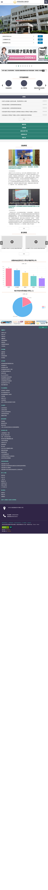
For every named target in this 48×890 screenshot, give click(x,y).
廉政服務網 (3, 418)
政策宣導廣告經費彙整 (6, 458)
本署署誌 (3, 346)
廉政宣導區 (3, 425)
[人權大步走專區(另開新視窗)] (30, 322)
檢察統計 (3, 492)
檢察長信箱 (3, 373)
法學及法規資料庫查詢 (6, 411)
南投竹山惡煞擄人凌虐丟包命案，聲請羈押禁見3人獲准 (14, 101)
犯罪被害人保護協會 (5, 390)
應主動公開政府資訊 (5, 434)
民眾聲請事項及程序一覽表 (6, 369)
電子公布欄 (3, 472)
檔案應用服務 (4, 452)
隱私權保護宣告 (5, 522)
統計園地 (3, 490)
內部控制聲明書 (4, 440)
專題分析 (3, 494)
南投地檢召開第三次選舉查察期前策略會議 (11, 104)
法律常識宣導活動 (5, 413)
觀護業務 (3, 342)
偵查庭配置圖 (4, 355)
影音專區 (24, 232)
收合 (43, 327)
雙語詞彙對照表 (4, 384)
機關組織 (3, 338)
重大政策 (3, 446)
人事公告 (3, 479)
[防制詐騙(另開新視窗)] (18, 322)
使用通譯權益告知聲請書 (6, 380)
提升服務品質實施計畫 (6, 371)
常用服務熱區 (24, 77)
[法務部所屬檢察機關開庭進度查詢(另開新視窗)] (41, 322)
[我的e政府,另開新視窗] (11, 527)
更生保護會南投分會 (5, 392)
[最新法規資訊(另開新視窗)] (7, 322)
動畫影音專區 (4, 415)
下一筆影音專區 (46, 243)
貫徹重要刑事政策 (5, 344)
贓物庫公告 (3, 481)
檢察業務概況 (4, 340)
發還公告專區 (4, 485)
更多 (24, 29)
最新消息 (3, 475)
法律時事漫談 (4, 407)
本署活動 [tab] (24, 127)
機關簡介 (3, 330)
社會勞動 (3, 396)
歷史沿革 (3, 334)
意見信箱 (29, 522)
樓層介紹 (3, 353)
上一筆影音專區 (1, 243)
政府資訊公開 (4, 430)
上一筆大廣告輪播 (1, 55)
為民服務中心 (4, 365)
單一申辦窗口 (24, 522)
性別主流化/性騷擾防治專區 (7, 448)
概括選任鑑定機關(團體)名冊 (7, 438)
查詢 (46, 2)
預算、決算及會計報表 (6, 436)
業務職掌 (3, 421)
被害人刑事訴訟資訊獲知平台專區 (8, 402)
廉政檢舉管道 (4, 423)
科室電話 (3, 357)
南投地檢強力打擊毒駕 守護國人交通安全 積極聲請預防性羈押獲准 (17, 115)
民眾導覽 (3, 349)
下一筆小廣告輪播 (47, 322)
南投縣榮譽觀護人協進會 (6, 394)
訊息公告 (3, 477)
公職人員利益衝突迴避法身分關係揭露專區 (10, 427)
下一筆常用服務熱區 (45, 85)
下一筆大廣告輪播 (46, 55)
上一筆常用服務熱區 (2, 85)
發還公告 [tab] (24, 137)
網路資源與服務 (4, 450)
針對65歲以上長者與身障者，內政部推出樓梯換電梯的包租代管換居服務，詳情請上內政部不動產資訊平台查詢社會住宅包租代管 (22, 70)
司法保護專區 (4, 388)
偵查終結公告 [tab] (24, 134)
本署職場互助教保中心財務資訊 (7, 456)
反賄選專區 (3, 400)
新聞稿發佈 (3, 444)
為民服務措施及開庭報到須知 (7, 363)
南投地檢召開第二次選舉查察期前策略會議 (11, 108)
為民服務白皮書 (4, 367)
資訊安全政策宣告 (17, 522)
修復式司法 (3, 398)
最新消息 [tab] (24, 124)
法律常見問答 (4, 409)
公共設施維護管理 (5, 454)
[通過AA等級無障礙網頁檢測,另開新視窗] (5, 527)
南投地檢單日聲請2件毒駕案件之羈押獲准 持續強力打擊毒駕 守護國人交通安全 (19, 111)
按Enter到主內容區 (4, 0)
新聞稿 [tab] (24, 96)
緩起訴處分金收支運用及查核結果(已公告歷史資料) (12, 469)
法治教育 (3, 405)
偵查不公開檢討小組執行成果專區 (8, 499)
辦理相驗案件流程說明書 (6, 377)
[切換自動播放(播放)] (45, 48)
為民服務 (3, 360)
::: (0, 4)
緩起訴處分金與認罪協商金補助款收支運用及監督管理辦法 (13, 465)
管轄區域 (3, 336)
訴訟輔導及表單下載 (5, 382)
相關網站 (3, 496)
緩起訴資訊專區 (4, 461)
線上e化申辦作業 (4, 375)
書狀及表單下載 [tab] (24, 131)
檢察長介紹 (3, 332)
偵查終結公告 (4, 442)
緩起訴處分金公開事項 (6, 467)
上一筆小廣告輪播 (1, 322)
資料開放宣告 (10, 522)
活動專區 (24, 145)
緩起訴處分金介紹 (5, 463)
